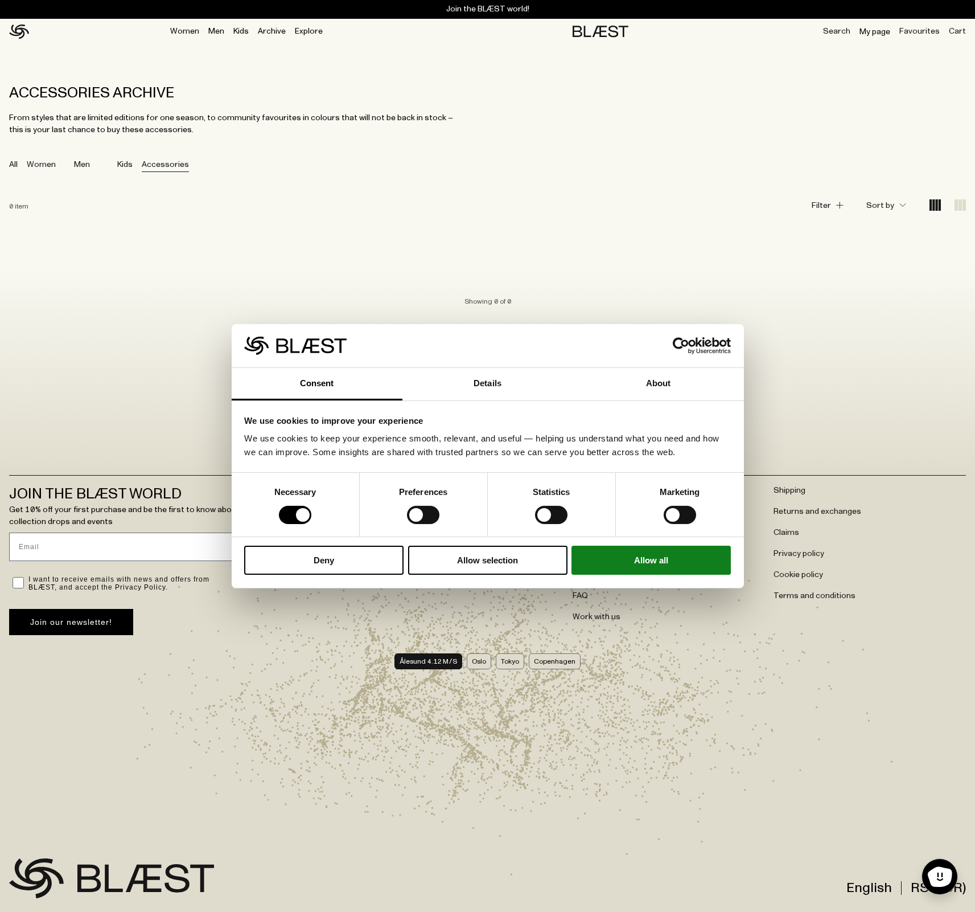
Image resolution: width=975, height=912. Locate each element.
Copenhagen (554, 661)
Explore (309, 31)
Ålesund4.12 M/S (428, 661)
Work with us (596, 617)
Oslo (479, 661)
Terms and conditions (814, 596)
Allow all (651, 560)
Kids (241, 31)
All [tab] (13, 165)
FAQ (580, 596)
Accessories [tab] (165, 165)
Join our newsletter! (71, 622)
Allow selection (487, 560)
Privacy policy (799, 554)
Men (216, 31)
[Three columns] (960, 205)
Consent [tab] (317, 383)
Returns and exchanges (817, 512)
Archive (272, 31)
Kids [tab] (125, 165)
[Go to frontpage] (36, 878)
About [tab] (658, 383)
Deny (324, 560)
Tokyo (510, 661)
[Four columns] (935, 205)
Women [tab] (41, 165)
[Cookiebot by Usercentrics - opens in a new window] (681, 345)
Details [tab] (487, 383)
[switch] (423, 515)
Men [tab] (82, 165)
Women (184, 31)
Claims (786, 533)
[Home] (19, 31)
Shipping (789, 490)
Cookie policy (798, 575)
